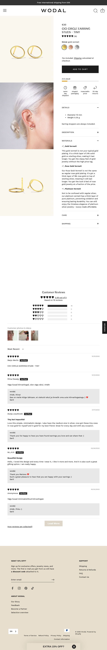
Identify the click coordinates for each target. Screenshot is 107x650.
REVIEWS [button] (105, 327)
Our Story (15, 602)
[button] (68, 36)
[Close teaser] (74, 647)
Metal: (70, 42)
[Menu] (5, 10)
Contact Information (62, 639)
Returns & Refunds (87, 570)
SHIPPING (66, 224)
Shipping (78, 58)
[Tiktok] (32, 588)
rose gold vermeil (70, 47)
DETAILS (65, 107)
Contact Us (84, 577)
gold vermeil (64, 47)
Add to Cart (80, 69)
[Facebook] (12, 588)
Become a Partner (19, 609)
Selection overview (19, 612)
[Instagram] (19, 588)
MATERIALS (67, 141)
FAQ (81, 573)
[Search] (96, 11)
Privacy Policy (56, 636)
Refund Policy (43, 636)
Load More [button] (53, 523)
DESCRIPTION (68, 132)
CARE (64, 215)
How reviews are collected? (20, 527)
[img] (13, 357)
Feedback (15, 605)
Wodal (83, 632)
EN (11, 631)
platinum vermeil (77, 47)
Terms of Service (30, 636)
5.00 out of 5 (61, 298)
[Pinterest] (26, 588)
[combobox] (13, 631)
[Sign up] (53, 579)
